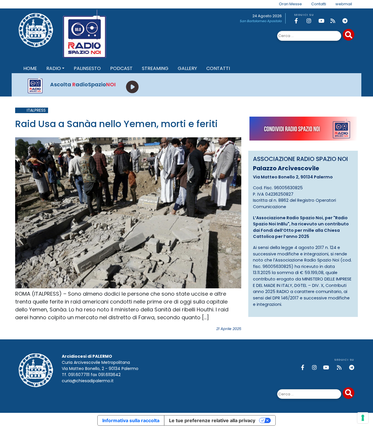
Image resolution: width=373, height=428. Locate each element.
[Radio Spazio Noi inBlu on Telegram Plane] (347, 21)
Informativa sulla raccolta (130, 420)
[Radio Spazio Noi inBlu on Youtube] (323, 21)
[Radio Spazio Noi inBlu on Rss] (335, 21)
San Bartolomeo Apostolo (261, 21)
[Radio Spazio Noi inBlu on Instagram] (311, 21)
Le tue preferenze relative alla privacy (212, 420)
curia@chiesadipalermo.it (88, 381)
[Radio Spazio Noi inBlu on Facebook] (299, 21)
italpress (36, 110)
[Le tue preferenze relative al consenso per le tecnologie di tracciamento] (362, 417)
